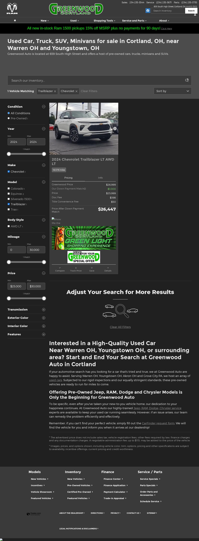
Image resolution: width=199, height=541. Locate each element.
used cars (55, 380)
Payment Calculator (115, 492)
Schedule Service (150, 501)
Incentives (37, 485)
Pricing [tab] (68, 177)
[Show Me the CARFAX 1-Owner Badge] (57, 221)
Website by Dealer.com (34, 514)
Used (73, 20)
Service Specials (149, 479)
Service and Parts (133, 20)
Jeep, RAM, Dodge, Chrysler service (157, 408)
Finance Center (112, 479)
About (163, 20)
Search (191, 11)
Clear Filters (89, 91)
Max (29, 136)
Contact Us (133, 513)
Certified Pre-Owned (79, 492)
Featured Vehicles (41, 498)
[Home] (12, 7)
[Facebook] (148, 10)
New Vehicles (39, 479)
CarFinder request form (158, 423)
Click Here (166, 28)
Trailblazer (45, 91)
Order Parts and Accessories (148, 493)
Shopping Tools (103, 20)
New (43, 20)
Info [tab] (100, 177)
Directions (97, 513)
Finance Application (115, 485)
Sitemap (151, 513)
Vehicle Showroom (42, 492)
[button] (84, 170)
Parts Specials (148, 485)
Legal (78, 528)
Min (9, 136)
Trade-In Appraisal (114, 498)
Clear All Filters (120, 326)
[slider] (9, 154)
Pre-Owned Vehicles (79, 485)
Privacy (115, 513)
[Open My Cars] (194, 14)
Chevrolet (67, 91)
